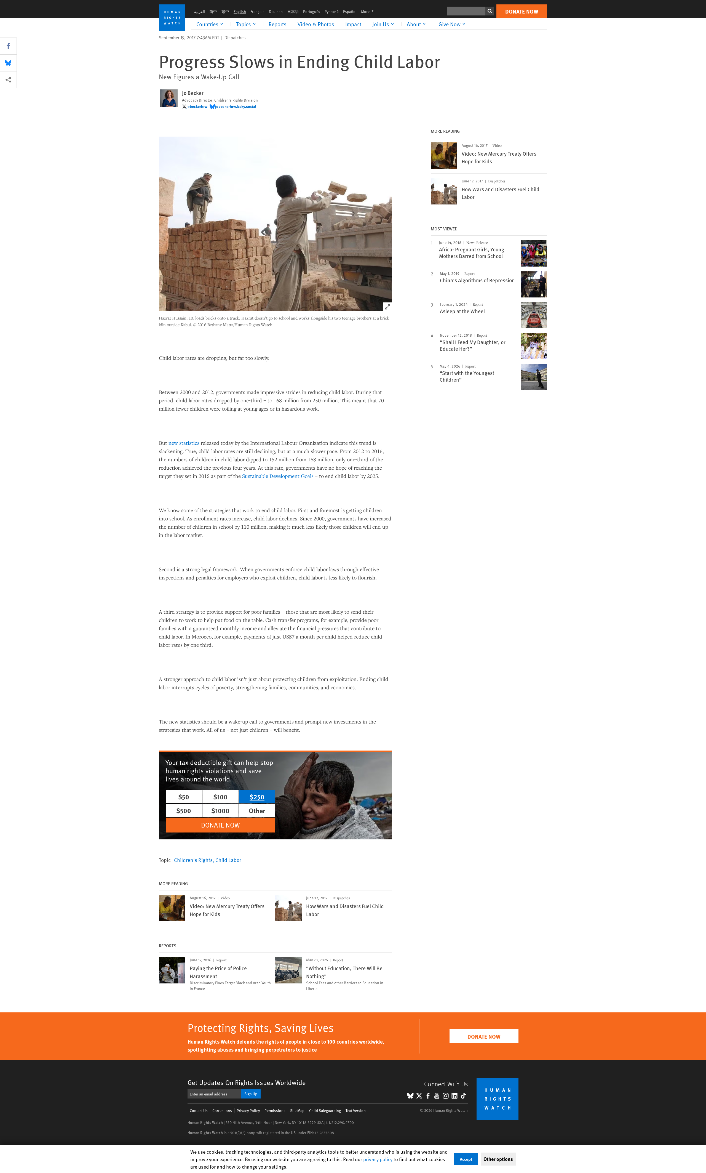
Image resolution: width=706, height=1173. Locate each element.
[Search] (489, 11)
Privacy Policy (248, 1110)
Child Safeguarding (325, 1110)
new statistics (184, 442)
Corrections (222, 1110)
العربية (199, 11)
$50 (183, 796)
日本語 (293, 11)
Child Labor (228, 859)
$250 (257, 796)
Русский (332, 11)
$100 (220, 796)
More (369, 11)
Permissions (274, 1110)
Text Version (356, 1110)
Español (350, 11)
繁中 (225, 11)
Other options (498, 1159)
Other (257, 810)
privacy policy (377, 1159)
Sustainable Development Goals (278, 475)
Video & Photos (316, 24)
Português (311, 11)
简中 (213, 11)
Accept (466, 1159)
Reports (278, 24)
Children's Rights (193, 859)
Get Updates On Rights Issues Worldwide (247, 1082)
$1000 (220, 810)
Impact (353, 24)
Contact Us (199, 1110)
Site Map (297, 1110)
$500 (183, 810)
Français (257, 11)
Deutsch (276, 11)
